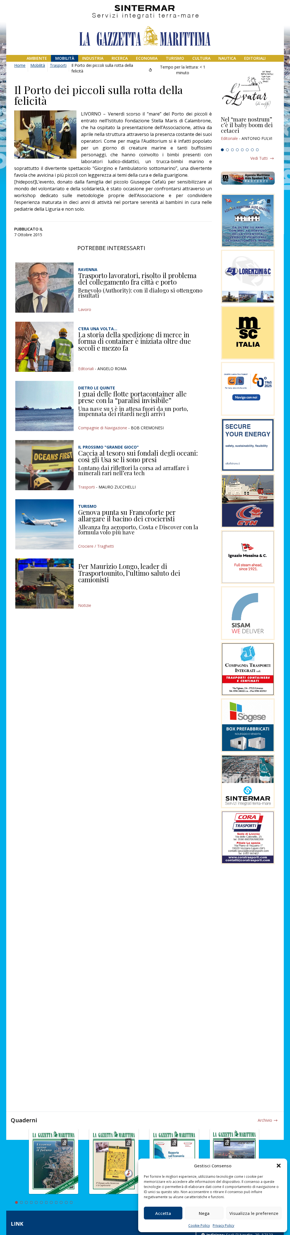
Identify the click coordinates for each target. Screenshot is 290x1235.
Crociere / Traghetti (96, 546)
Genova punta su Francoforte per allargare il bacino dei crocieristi (127, 515)
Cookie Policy (199, 1225)
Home (19, 65)
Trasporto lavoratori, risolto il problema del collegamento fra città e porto (137, 279)
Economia (146, 58)
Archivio (265, 1120)
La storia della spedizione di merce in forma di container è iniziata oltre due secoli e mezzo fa (134, 341)
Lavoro (84, 309)
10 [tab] (61, 1202)
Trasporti (58, 65)
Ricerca (120, 58)
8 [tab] (257, 149)
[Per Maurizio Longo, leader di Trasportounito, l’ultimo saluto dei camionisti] (44, 583)
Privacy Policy (223, 1225)
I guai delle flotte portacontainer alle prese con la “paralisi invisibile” (132, 397)
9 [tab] (56, 1202)
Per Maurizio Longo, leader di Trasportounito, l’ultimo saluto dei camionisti (129, 573)
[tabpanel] (248, 131)
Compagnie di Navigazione (102, 427)
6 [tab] (247, 149)
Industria (92, 58)
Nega (204, 1213)
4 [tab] (237, 149)
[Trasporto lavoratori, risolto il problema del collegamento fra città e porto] (44, 288)
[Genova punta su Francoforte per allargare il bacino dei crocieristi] (44, 524)
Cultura (201, 58)
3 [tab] (232, 149)
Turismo (175, 58)
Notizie (84, 605)
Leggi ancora (248, 131)
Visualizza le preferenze (253, 1213)
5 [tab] (242, 149)
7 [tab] (252, 149)
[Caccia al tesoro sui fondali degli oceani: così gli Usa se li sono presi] (44, 465)
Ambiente (37, 58)
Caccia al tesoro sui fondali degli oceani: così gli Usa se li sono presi (138, 456)
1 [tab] (222, 149)
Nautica (227, 58)
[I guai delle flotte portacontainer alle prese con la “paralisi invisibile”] (44, 406)
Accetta (163, 1213)
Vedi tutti (259, 158)
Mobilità (64, 58)
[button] (279, 1165)
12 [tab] (71, 1202)
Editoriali (255, 58)
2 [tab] (227, 149)
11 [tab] (66, 1202)
